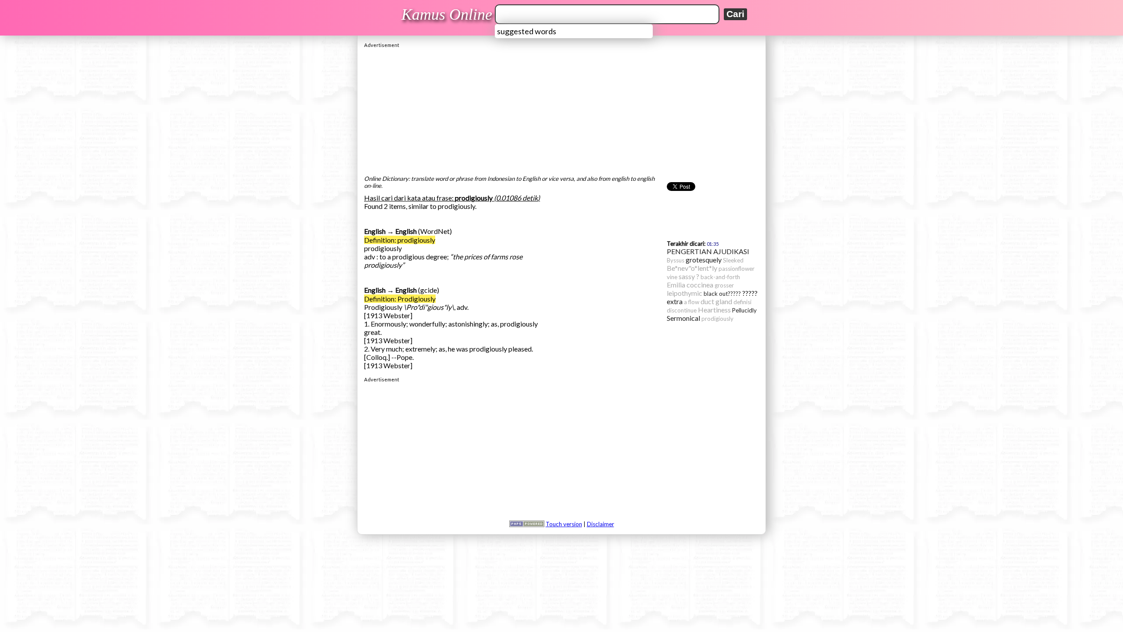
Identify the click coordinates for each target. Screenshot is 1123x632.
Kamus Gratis (448, 14)
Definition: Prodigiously (400, 298)
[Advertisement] (561, 109)
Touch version (564, 524)
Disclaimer (600, 524)
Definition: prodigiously (399, 240)
